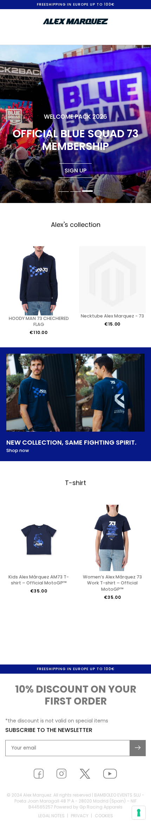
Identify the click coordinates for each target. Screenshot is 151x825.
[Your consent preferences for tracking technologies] (138, 812)
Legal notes (51, 815)
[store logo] (75, 21)
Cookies (104, 815)
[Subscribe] (138, 748)
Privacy (79, 815)
